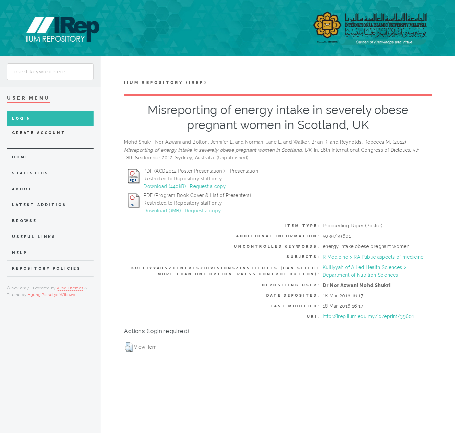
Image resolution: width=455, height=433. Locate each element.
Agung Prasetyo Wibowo (51, 294)
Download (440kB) (165, 186)
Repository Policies (46, 268)
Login (21, 118)
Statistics (30, 173)
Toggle (111, 69)
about (22, 189)
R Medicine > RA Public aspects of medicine (373, 257)
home (20, 157)
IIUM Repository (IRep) (165, 82)
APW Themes (70, 288)
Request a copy (208, 186)
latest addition (39, 205)
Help (19, 253)
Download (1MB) (162, 210)
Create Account (39, 133)
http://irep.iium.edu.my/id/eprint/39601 (368, 316)
